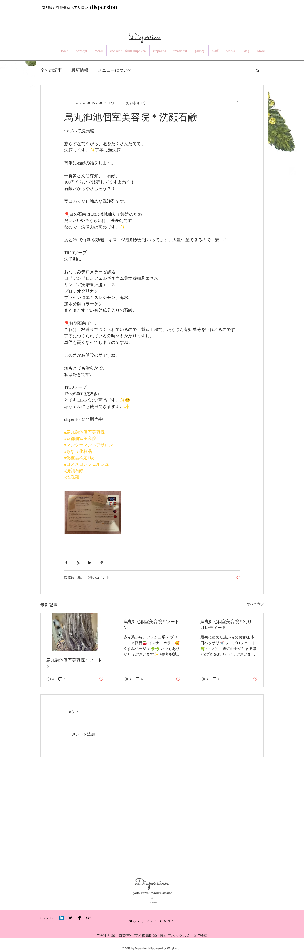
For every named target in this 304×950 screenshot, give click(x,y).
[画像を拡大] (92, 515)
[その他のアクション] (237, 103)
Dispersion (152, 883)
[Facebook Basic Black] (79, 918)
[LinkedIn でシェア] (89, 562)
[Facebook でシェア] (66, 562)
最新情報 (79, 70)
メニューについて (115, 70)
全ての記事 (51, 70)
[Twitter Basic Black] (70, 918)
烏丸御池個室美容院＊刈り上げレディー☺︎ (228, 624)
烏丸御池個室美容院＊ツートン (74, 663)
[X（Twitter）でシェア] (78, 562)
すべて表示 (255, 604)
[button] (257, 70)
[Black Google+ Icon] (88, 918)
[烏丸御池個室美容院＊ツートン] (75, 632)
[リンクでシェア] (101, 562)
